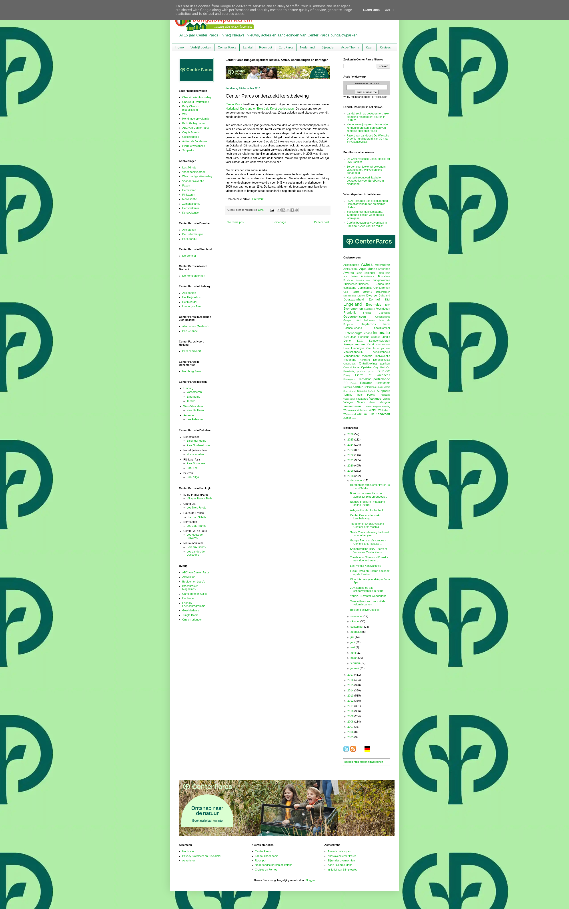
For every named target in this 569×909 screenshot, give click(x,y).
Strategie (362, 391)
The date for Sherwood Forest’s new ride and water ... (369, 559)
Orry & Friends (191, 132)
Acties (367, 264)
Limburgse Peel (191, 306)
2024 (350, 444)
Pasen (186, 185)
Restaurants (382, 382)
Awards (348, 272)
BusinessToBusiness (356, 284)
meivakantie (382, 356)
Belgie (359, 273)
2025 (350, 439)
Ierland (368, 333)
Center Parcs (227, 47)
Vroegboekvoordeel (194, 172)
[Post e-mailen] (272, 209)
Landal (247, 47)
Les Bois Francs (196, 525)
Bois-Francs (368, 276)
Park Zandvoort (191, 351)
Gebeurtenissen (354, 316)
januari (355, 668)
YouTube (369, 414)
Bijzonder (328, 47)
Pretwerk (258, 199)
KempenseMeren (379, 340)
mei (353, 647)
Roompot (265, 47)
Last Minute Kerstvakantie (365, 565)
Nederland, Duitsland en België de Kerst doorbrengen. (260, 108)
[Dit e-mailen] (279, 210)
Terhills (191, 401)
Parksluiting (349, 371)
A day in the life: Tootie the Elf (367, 510)
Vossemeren (194, 392)
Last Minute (189, 167)
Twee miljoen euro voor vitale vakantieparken (367, 603)
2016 (350, 680)
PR (345, 382)
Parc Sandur (189, 238)
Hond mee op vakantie (196, 118)
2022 (350, 455)
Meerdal (367, 356)
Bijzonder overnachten (341, 860)
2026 (350, 434)
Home (179, 47)
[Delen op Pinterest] (296, 210)
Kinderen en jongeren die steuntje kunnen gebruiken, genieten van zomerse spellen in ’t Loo (367, 127)
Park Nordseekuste (198, 445)
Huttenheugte (353, 333)
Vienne (386, 398)
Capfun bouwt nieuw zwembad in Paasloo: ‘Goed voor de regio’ (367, 224)
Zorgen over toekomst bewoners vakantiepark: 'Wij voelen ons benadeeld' (366, 170)
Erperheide (193, 396)
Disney (361, 295)
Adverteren (189, 860)
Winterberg (384, 410)
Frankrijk (349, 312)
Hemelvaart (189, 190)
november (357, 616)
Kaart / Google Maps (340, 865)
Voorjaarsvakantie (193, 181)
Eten (387, 304)
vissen (372, 402)
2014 (350, 690)
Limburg (188, 388)
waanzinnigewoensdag (378, 406)
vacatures (362, 398)
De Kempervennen (193, 275)
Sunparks (188, 150)
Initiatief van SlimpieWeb (342, 869)
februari (356, 663)
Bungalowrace (381, 280)
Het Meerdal (189, 302)
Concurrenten (381, 287)
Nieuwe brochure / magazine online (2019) (367, 503)
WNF (360, 414)
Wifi (184, 114)
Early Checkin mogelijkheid (190, 108)
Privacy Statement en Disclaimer (201, 856)
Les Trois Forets (196, 507)
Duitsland (384, 295)
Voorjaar (385, 402)
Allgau (354, 268)
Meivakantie (189, 199)
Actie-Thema (350, 47)
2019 (350, 470)
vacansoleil (349, 399)
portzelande (381, 379)
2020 (350, 465)
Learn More (371, 10)
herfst (386, 324)
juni (353, 642)
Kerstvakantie (190, 212)
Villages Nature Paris (199, 498)
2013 (350, 695)
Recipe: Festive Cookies (364, 609)
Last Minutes (383, 344)
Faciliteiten (188, 598)
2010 (350, 711)
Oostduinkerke (351, 367)
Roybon (347, 387)
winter (372, 410)
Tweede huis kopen (339, 851)
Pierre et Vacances (193, 146)
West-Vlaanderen (193, 406)
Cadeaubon (383, 284)
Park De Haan (195, 410)
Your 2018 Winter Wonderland (368, 596)
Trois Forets (366, 394)
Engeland (352, 304)
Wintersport (349, 414)
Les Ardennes (195, 419)
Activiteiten (188, 577)
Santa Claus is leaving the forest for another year (369, 534)
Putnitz (354, 383)
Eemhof (374, 299)
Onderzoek (349, 363)
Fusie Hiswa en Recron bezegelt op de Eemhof (369, 572)
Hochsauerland (196, 454)
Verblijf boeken (200, 47)
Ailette (346, 269)
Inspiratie (381, 332)
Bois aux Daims (196, 547)
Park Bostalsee (196, 463)
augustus (356, 631)
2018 (350, 476)
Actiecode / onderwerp (195, 141)
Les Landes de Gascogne (196, 553)
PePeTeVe (383, 371)
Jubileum (375, 337)
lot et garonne (381, 348)
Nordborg (365, 359)
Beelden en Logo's (193, 581)
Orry (376, 367)
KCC (360, 340)
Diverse (371, 295)
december (357, 480)
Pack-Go (385, 367)
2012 (350, 700)
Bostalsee (384, 276)
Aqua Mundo (368, 268)
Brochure (348, 280)
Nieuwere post (235, 222)
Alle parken (189, 229)
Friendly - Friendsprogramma (193, 604)
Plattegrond (349, 379)
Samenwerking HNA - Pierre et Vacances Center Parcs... (368, 550)
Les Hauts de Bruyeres (195, 536)
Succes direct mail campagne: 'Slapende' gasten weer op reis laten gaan (365, 215)
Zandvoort (383, 414)
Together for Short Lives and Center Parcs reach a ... (367, 525)
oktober (355, 621)
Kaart (369, 47)
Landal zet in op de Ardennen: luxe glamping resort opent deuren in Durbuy (368, 117)
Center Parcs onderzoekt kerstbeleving (365, 517)
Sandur (358, 386)
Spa (345, 391)
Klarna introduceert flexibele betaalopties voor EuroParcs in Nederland (365, 181)
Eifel (387, 299)
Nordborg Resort (192, 371)
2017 (350, 674)
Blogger (310, 880)
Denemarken (383, 291)
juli (353, 637)
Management (351, 356)
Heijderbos (368, 324)
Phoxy (346, 375)
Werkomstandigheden (355, 410)
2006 (350, 732)
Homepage (279, 222)
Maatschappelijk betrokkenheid (366, 352)
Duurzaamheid (353, 299)
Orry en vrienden (192, 619)
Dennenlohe (349, 295)
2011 (350, 706)
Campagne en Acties (194, 593)
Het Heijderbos (191, 297)
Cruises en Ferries (266, 869)
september (357, 626)
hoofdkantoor (382, 328)
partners (362, 371)
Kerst (370, 344)
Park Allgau (193, 477)
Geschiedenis (190, 136)
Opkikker (366, 367)
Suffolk (371, 391)
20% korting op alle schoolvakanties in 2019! (366, 589)
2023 (350, 450)
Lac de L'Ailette (197, 517)
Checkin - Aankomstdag (196, 97)
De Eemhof (189, 255)
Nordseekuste (381, 359)
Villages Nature (354, 402)
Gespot (347, 320)
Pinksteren (188, 194)
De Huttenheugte (192, 234)
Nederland (307, 47)
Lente (346, 348)
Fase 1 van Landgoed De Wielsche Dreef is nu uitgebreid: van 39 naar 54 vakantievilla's (368, 139)
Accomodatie (351, 264)
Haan (358, 320)
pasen (372, 371)
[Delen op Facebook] (292, 210)
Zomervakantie (191, 203)
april (354, 652)
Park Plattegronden (194, 123)
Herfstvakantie (191, 208)
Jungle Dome (190, 615)
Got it (389, 10)
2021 (350, 460)
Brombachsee (363, 280)
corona (367, 291)
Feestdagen (383, 308)
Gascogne (384, 312)
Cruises (385, 47)
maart (354, 657)
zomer (347, 417)
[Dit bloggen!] (283, 210)
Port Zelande (190, 331)
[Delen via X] (288, 210)
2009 (350, 716)
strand (352, 391)
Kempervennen (354, 344)
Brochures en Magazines (190, 588)
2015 (350, 685)
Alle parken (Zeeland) (195, 326)
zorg (354, 418)
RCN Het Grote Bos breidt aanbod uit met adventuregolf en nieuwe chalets (367, 204)
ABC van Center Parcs (195, 127)
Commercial (365, 287)
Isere (346, 337)
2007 (350, 726)
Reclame (366, 382)
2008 (350, 721)
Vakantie (375, 398)
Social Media (383, 387)
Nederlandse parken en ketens (273, 865)
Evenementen (353, 308)
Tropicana (384, 394)
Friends (367, 312)
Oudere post (321, 222)
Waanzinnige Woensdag (197, 176)
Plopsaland (364, 379)
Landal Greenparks (266, 856)
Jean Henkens (360, 336)
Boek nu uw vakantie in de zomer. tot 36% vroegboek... (368, 495)
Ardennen (189, 415)
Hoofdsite (188, 851)
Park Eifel (192, 468)
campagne (349, 287)
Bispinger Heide (196, 440)
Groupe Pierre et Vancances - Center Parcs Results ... (368, 542)
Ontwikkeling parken (374, 363)
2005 (350, 737)
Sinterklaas (370, 387)
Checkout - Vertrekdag (195, 102)
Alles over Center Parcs (342, 856)
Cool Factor (351, 291)
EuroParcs (286, 47)
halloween (369, 320)
